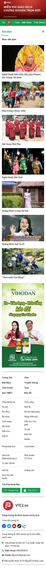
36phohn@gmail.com (20, 555)
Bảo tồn (28, 434)
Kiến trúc (6, 431)
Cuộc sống (29, 402)
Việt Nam (26, 22)
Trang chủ (7, 377)
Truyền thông (31, 382)
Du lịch (5, 407)
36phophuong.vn (9, 458)
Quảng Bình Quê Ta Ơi (13, 244)
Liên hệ (5, 470)
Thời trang (6, 421)
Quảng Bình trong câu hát (15, 210)
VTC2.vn (28, 458)
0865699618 (22, 550)
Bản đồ (27, 393)
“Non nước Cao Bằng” (13, 277)
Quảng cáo (29, 470)
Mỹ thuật (6, 426)
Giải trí (5, 436)
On (3, 22)
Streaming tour (8, 446)
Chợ (26, 377)
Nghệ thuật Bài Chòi (12, 177)
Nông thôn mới (31, 416)
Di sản (27, 429)
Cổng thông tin (8, 402)
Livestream (29, 446)
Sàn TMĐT (7, 393)
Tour (17, 22)
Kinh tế (27, 407)
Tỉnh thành (39, 22)
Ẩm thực (6, 412)
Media (27, 439)
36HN (12, 463)
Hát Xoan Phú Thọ (11, 144)
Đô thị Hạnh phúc (32, 412)
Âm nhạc (7, 31)
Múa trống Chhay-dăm (14, 110)
